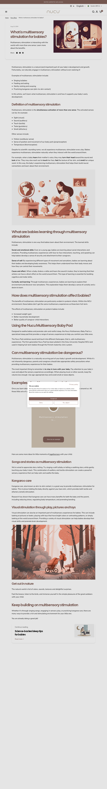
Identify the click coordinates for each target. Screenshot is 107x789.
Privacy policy (73, 384)
